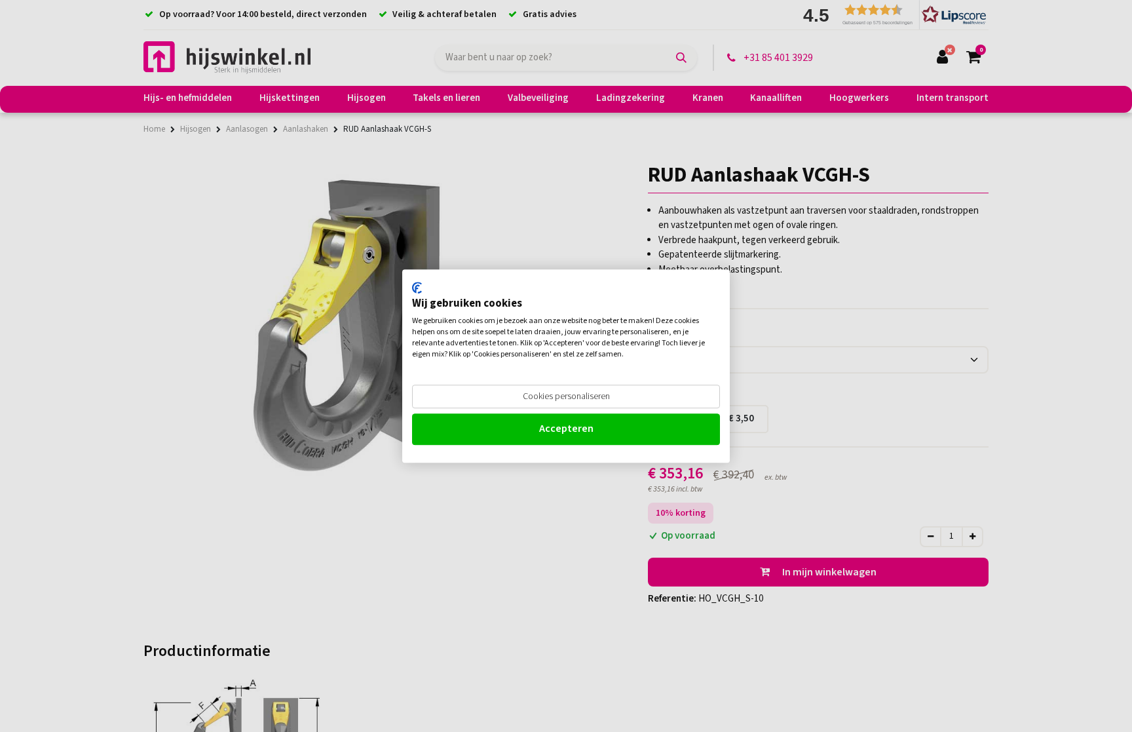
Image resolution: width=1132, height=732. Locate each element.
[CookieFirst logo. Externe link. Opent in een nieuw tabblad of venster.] (417, 288)
